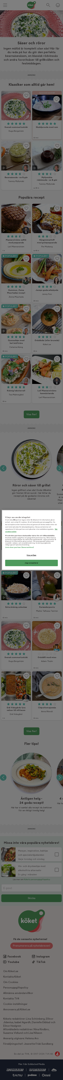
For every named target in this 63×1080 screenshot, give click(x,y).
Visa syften (31, 555)
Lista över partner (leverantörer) (19, 547)
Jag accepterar (31, 563)
